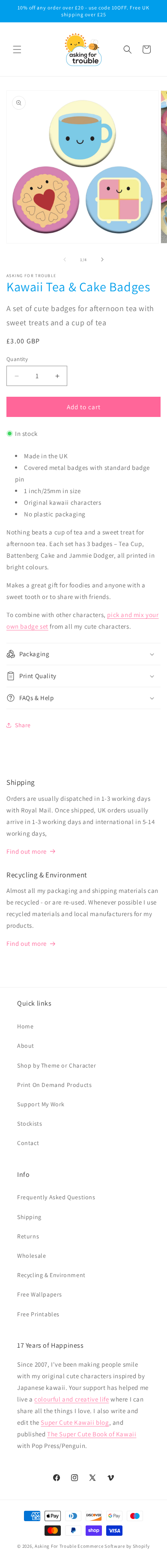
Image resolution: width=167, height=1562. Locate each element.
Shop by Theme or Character (56, 1065)
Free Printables (38, 1314)
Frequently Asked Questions (56, 1197)
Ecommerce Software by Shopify (113, 1546)
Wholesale (31, 1255)
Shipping (29, 1217)
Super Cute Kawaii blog (75, 1422)
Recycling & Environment (51, 1275)
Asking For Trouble (56, 1546)
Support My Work (41, 1104)
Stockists (29, 1123)
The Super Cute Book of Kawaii (91, 1434)
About (25, 1046)
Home (25, 1026)
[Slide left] (64, 259)
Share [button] (23, 725)
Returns (28, 1236)
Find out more (26, 851)
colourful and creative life (71, 1399)
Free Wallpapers (39, 1294)
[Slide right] (102, 259)
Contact (28, 1143)
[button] (17, 49)
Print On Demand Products (54, 1085)
